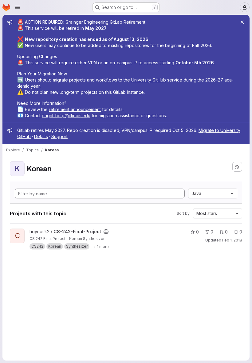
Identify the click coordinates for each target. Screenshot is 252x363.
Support (59, 136)
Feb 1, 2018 (232, 240)
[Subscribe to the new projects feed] (237, 167)
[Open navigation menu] (17, 7)
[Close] (242, 22)
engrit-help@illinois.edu (66, 115)
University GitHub (148, 79)
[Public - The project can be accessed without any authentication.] (106, 231)
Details (41, 136)
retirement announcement (75, 109)
